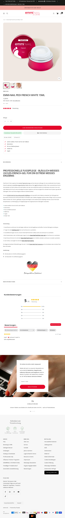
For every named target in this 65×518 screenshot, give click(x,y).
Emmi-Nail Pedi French (27, 238)
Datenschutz (47, 450)
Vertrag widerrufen (51, 472)
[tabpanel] (32, 339)
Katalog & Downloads (9, 453)
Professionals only (8, 456)
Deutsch (19, 503)
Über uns (26, 441)
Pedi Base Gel (15, 230)
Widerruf (46, 453)
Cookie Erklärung (48, 462)
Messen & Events (28, 456)
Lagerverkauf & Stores (30, 453)
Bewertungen (27, 468)
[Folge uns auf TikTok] (5, 496)
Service (26, 444)
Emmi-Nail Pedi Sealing (28, 240)
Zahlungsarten (48, 444)
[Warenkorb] (61, 13)
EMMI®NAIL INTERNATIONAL (11, 462)
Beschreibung (7, 162)
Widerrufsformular (49, 456)
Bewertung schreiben (55, 324)
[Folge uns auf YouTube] (18, 492)
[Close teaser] (36, 513)
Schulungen (6, 450)
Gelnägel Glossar (7, 447)
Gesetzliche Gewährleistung (10, 468)
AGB (45, 447)
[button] (32, 306)
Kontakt (26, 447)
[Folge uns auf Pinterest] (14, 492)
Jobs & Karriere (28, 450)
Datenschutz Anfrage (50, 468)
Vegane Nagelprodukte (30, 465)
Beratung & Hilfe (7, 444)
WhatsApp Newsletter (30, 462)
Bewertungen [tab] (11, 325)
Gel (36, 185)
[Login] (53, 13)
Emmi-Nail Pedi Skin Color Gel (38, 235)
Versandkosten (16, 100)
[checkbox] (52, 330)
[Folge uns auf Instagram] (10, 492)
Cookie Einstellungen (50, 459)
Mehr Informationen (9, 281)
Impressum (27, 459)
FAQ (4, 441)
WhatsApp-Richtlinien (50, 465)
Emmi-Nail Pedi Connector (36, 244)
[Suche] (7, 13)
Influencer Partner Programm (11, 459)
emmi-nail (6, 91)
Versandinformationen (50, 441)
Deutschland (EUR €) (9, 503)
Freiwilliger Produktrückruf (10, 465)
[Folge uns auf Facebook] (5, 492)
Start (4, 19)
